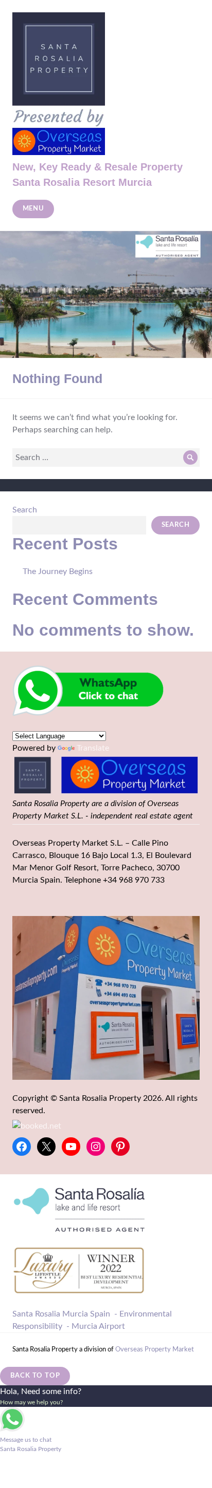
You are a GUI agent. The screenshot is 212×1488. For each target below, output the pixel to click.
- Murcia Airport (95, 1326)
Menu (33, 208)
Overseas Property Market (154, 1349)
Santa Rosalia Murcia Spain (61, 1314)
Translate (93, 748)
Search (24, 510)
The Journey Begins (58, 571)
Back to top (35, 1375)
